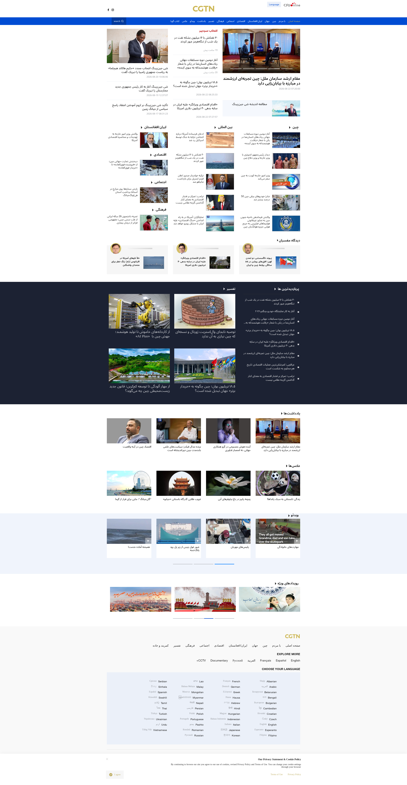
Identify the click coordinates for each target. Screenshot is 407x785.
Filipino (268, 735)
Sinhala (159, 686)
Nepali (197, 703)
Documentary (219, 660)
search (117, 21)
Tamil (161, 703)
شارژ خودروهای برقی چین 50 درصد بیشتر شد (255, 198)
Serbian (158, 681)
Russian (194, 735)
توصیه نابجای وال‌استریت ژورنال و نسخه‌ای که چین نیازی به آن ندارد (205, 334)
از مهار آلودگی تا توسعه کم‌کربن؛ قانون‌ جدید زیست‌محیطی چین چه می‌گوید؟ (139, 388)
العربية (251, 660)
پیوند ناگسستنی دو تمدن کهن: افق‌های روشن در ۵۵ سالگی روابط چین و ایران (258, 261)
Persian (195, 708)
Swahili (157, 697)
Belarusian (264, 692)
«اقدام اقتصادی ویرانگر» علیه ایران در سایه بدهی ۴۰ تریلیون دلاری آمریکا (192, 261)
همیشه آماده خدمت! (139, 547)
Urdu (161, 724)
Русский (238, 660)
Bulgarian (265, 703)
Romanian (193, 730)
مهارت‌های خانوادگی (288, 547)
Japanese (230, 730)
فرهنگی (190, 645)
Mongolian (193, 692)
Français (265, 660)
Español (281, 660)
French (231, 681)
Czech (269, 719)
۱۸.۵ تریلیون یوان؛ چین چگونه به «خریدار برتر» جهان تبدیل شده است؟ (270, 332)
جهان (255, 645)
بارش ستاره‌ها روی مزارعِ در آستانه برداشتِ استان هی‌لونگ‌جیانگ (124, 192)
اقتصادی (219, 645)
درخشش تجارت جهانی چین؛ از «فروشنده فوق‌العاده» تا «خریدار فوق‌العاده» (123, 164)
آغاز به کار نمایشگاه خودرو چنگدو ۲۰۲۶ (274, 311)
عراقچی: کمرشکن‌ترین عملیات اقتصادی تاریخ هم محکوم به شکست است (270, 366)
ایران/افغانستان (238, 645)
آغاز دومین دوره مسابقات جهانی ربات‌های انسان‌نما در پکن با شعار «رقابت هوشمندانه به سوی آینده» (255, 138)
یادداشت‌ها (292, 413)
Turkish (159, 713)
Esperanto (266, 730)
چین (265, 645)
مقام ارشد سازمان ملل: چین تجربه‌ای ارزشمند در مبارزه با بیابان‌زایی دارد (268, 355)
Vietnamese (154, 730)
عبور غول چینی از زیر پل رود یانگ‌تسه (184, 548)
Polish (196, 713)
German (231, 686)
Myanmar (191, 697)
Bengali (270, 697)
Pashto (197, 724)
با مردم (276, 645)
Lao (198, 681)
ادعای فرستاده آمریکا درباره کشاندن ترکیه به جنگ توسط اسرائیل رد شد (190, 137)
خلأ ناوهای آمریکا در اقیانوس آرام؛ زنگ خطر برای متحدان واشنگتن (125, 261)
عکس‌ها (294, 466)
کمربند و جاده (161, 645)
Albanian (268, 681)
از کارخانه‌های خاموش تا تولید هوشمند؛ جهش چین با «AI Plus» (142, 334)
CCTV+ (201, 660)
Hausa (233, 697)
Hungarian (230, 713)
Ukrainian (155, 719)
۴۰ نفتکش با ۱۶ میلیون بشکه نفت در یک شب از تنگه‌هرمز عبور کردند (189, 158)
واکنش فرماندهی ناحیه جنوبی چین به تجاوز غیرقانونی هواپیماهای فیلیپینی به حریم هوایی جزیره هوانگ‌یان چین (255, 222)
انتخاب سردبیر (208, 31)
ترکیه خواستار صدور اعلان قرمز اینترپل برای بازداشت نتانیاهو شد (190, 178)
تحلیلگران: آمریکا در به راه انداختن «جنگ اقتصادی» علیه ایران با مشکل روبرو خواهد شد (188, 220)
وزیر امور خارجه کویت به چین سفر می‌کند (255, 177)
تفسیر (177, 645)
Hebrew (232, 703)
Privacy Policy (294, 774)
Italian (232, 724)
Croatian (267, 713)
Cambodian (268, 708)
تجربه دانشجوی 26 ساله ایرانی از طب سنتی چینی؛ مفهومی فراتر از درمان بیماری (122, 219)
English (295, 660)
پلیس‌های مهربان (240, 547)
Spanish (158, 692)
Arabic (269, 686)
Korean (232, 735)
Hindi (234, 708)
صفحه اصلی (293, 645)
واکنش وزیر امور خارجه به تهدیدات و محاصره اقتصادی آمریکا (123, 137)
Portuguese (192, 719)
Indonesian (225, 719)
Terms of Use (277, 774)
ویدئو (295, 515)
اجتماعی (204, 645)
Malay (192, 686)
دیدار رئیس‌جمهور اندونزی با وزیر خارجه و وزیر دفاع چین (256, 156)
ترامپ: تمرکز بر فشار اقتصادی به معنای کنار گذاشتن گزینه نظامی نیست (190, 199)
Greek (231, 692)
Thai (162, 708)
